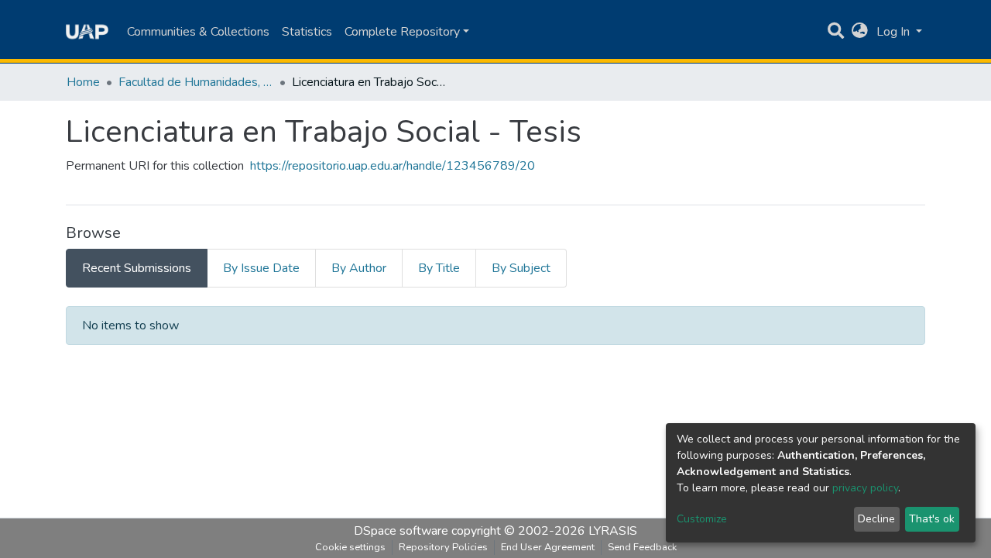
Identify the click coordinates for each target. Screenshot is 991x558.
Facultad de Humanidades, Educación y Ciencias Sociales (195, 82)
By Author (358, 268)
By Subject (521, 268)
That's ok (932, 519)
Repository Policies (443, 547)
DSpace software (401, 530)
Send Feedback (642, 547)
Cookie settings (350, 547)
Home (83, 82)
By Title (439, 268)
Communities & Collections (198, 31)
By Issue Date (261, 268)
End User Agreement (548, 547)
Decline (876, 519)
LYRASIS (612, 530)
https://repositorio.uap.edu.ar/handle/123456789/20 (392, 165)
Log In (894, 31)
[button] (859, 31)
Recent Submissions (136, 268)
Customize (702, 519)
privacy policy (865, 487)
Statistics (307, 31)
